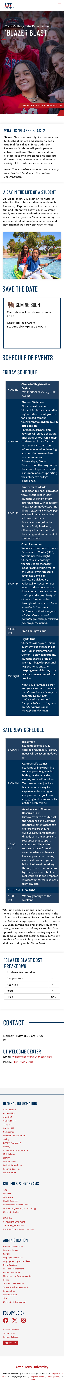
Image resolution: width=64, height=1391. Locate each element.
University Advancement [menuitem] (14, 1302)
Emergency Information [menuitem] (14, 1136)
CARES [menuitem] (6, 1254)
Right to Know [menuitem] (9, 1173)
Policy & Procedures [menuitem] (12, 1165)
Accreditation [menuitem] (9, 1110)
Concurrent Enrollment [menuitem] (14, 1222)
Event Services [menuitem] (10, 1265)
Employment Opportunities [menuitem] (16, 1261)
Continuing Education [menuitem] (13, 1226)
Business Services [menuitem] (11, 1250)
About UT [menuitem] (7, 1117)
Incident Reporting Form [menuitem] (14, 1151)
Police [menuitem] (6, 1280)
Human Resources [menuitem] (11, 1273)
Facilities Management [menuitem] (13, 1269)
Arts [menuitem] (5, 1190)
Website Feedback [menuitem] (11, 1330)
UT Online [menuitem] (7, 1218)
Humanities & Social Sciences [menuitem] (16, 1205)
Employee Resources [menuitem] (13, 1258)
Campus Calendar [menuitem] (11, 1337)
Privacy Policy (54, 1377)
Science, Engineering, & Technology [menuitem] (19, 1209)
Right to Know (37, 1377)
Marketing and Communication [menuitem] (17, 1276)
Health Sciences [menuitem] (10, 1201)
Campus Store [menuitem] (9, 1121)
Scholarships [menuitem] (9, 1291)
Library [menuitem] (6, 1158)
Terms (32, 1380)
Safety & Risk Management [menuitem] (15, 1287)
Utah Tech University (32, 1367)
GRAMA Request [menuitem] (10, 1143)
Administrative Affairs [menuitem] (13, 1247)
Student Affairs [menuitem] (10, 1295)
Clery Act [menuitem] (7, 1125)
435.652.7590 (23, 1062)
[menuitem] (20, 1103)
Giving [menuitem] (6, 1139)
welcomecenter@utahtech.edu (32, 1057)
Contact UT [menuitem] (8, 1128)
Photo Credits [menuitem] (9, 1162)
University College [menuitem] (11, 1212)
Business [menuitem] (7, 1194)
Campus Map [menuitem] (9, 1333)
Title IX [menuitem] (6, 1299)
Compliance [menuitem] (8, 1132)
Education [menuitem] (8, 1197)
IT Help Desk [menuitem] (9, 1154)
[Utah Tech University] (8, 6)
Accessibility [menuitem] (9, 1114)
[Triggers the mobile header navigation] (59, 5)
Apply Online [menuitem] (10, 1343)
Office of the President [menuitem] (13, 1284)
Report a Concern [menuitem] (11, 1169)
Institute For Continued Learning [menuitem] (18, 1229)
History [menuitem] (6, 1147)
